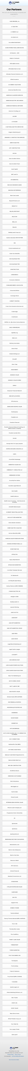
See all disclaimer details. (14, 1059)
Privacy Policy (10, 1054)
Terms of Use (18, 1054)
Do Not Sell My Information (18, 1056)
